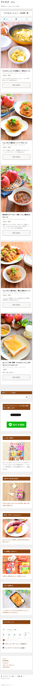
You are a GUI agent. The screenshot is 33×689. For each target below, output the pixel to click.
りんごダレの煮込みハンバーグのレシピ (15, 143)
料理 (9, 75)
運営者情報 (5, 660)
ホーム (4, 658)
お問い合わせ (6, 667)
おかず (4, 75)
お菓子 (4, 369)
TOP (8, 676)
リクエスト (5, 662)
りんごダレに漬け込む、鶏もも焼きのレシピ (16, 290)
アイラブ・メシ (8, 2)
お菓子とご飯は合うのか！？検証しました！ (14, 576)
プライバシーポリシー (8, 665)
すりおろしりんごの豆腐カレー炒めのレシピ (16, 71)
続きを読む (16, 85)
